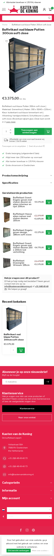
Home (4, 24)
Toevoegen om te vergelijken (14, 146)
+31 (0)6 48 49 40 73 (18, 458)
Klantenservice (27, 408)
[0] (50, 9)
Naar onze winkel (27, 417)
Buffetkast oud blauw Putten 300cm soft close (31, 24)
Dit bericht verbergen (18, 550)
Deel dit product (36, 146)
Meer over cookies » (40, 550)
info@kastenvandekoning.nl (18, 286)
